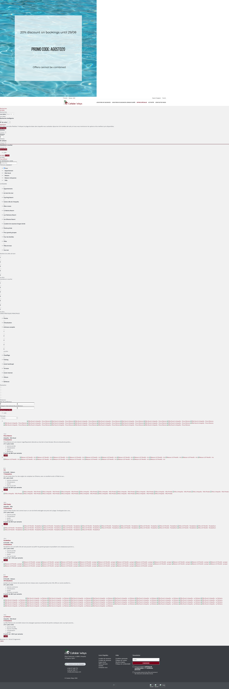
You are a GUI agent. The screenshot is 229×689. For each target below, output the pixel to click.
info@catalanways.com (74, 672)
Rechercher (3, 108)
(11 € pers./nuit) (9, 444)
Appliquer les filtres (6, 410)
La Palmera (7, 616)
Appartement (9, 170)
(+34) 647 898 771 (72, 670)
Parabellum (7, 540)
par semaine (18, 453)
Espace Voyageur (156, 98)
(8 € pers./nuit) (8, 478)
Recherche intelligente (7, 118)
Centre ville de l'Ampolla (11, 202)
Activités (151, 102)
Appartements (8, 189)
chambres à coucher (6, 145)
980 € (12, 453)
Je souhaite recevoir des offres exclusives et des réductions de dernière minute (146, 673)
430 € (12, 487)
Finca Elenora (8, 436)
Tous (6, 168)
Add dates (3, 128)
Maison (7, 175)
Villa (6, 180)
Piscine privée (8, 228)
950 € (12, 522)
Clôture (6, 377)
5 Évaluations (8, 440)
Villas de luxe (8, 246)
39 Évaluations (8, 581)
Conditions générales (122, 658)
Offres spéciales (142, 102)
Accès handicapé (9, 364)
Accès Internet (8, 373)
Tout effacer (3, 159)
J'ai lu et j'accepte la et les (144, 668)
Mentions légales (120, 662)
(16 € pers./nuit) (9, 548)
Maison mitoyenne (10, 178)
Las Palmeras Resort (10, 215)
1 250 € (13, 634)
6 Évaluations (8, 544)
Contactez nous (160, 102)
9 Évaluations (8, 508)
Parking (6, 359)
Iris (5, 470)
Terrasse (6, 368)
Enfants (2, 134)
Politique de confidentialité (123, 664)
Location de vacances (104, 102)
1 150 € (13, 558)
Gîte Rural (8, 173)
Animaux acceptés (9, 327)
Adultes (2, 130)
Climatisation (8, 323)
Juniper (6, 576)
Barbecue (6, 381)
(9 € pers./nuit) (8, 585)
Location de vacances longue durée (123, 102)
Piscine (6, 318)
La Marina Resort (9, 210)
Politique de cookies (121, 660)
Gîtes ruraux (7, 206)
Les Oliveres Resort (9, 219)
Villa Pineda (7, 504)
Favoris (164, 98)
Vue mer (6, 250)
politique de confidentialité (143, 667)
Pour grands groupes (10, 232)
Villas (5, 241)
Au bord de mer (8, 193)
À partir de (7, 453)
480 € (12, 594)
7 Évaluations (8, 474)
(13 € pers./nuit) (9, 624)
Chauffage (7, 355)
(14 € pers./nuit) (9, 512)
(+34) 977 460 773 (72, 668)
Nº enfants (3, 140)
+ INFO (6, 455)
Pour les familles (9, 237)
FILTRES (2, 110)
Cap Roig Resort (8, 197)
